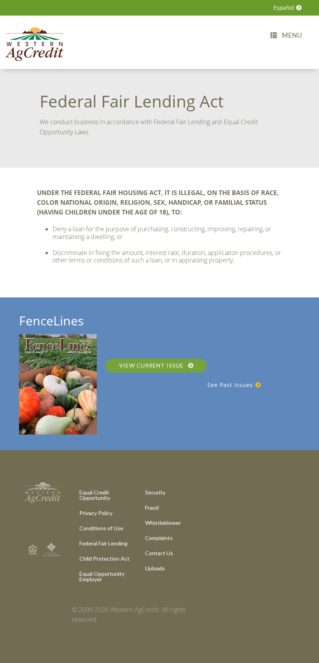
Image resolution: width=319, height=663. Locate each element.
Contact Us (159, 553)
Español (284, 7)
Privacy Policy (95, 513)
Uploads (155, 568)
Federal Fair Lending (103, 543)
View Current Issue (152, 365)
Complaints (159, 538)
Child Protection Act (104, 558)
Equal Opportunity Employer (101, 576)
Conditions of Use (101, 528)
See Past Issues (231, 385)
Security (155, 492)
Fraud (152, 507)
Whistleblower (163, 522)
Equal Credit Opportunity (94, 495)
